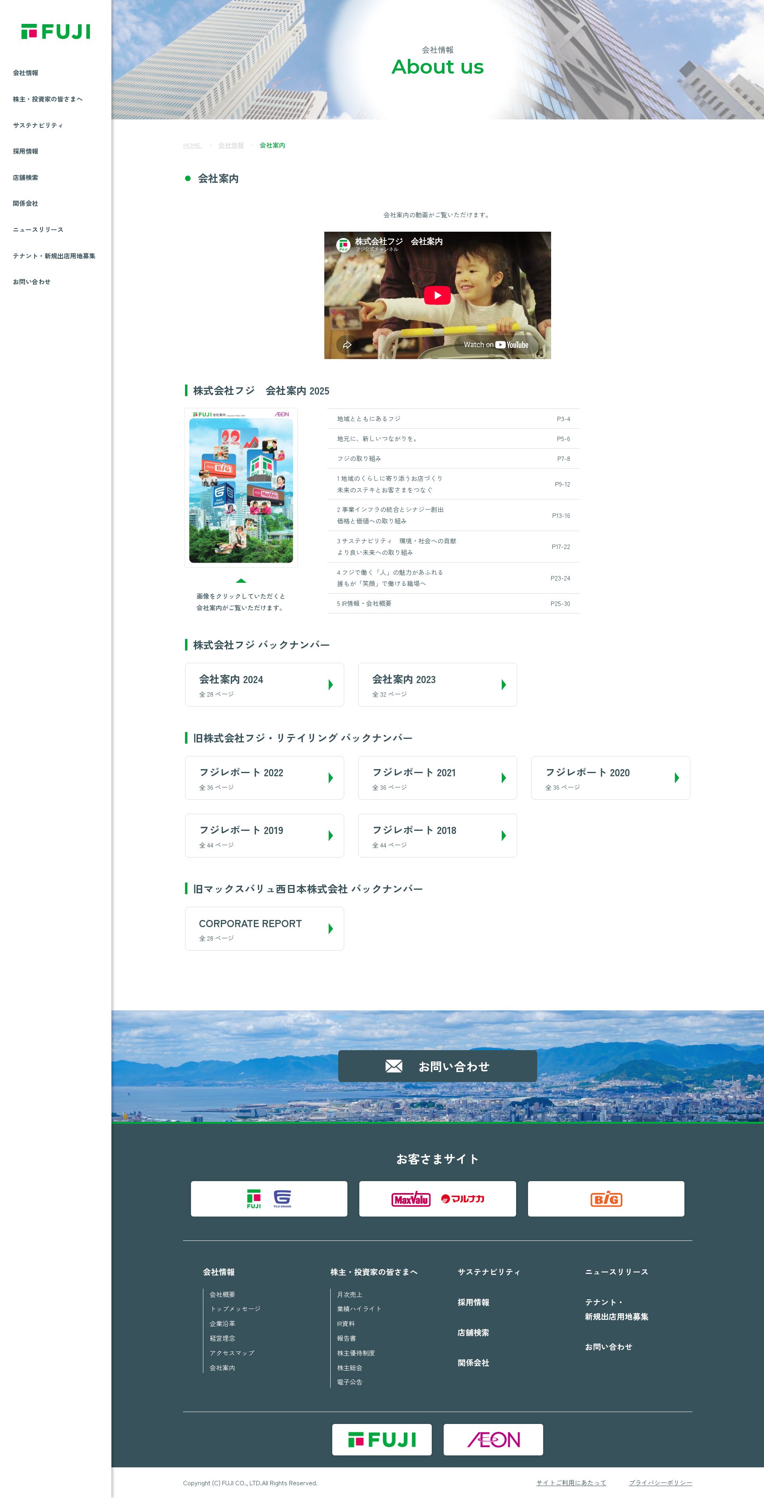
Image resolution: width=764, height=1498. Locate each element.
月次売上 (350, 1294)
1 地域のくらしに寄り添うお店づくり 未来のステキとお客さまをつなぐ (453, 483)
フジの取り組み (453, 458)
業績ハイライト (359, 1308)
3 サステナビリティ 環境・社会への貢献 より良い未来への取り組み (453, 546)
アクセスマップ (232, 1352)
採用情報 (25, 151)
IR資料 (346, 1323)
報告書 (346, 1338)
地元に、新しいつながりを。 (453, 438)
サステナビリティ (38, 125)
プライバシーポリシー (660, 1482)
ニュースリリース (38, 229)
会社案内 (222, 1367)
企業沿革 (222, 1323)
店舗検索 (25, 177)
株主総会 (350, 1367)
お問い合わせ (32, 281)
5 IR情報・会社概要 (453, 603)
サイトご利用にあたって (571, 1482)
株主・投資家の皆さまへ (374, 1271)
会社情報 (231, 145)
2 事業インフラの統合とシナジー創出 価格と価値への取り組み (453, 514)
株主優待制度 (356, 1352)
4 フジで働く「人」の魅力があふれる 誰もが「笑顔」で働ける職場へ (453, 577)
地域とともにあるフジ (453, 418)
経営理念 (222, 1338)
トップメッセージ (235, 1308)
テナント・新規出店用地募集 (54, 255)
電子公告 (350, 1382)
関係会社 (25, 203)
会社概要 (222, 1294)
